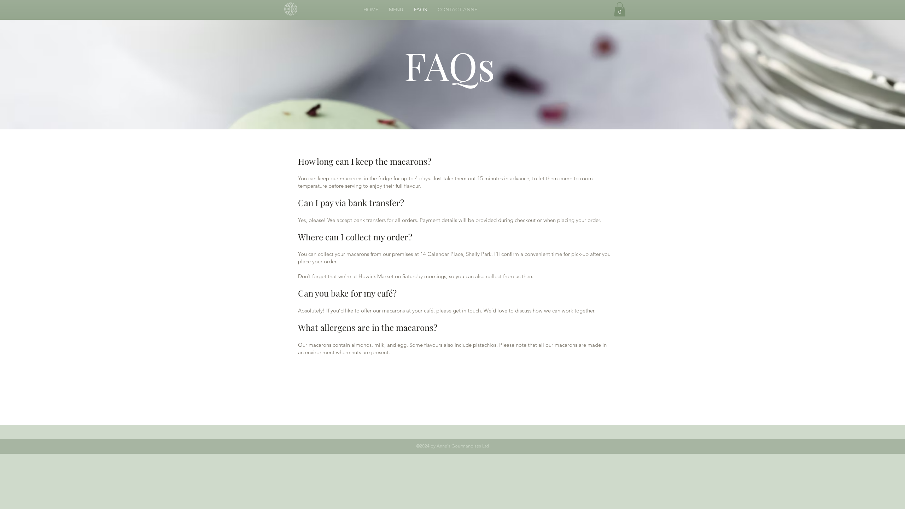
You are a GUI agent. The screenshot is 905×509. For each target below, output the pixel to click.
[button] (620, 9)
